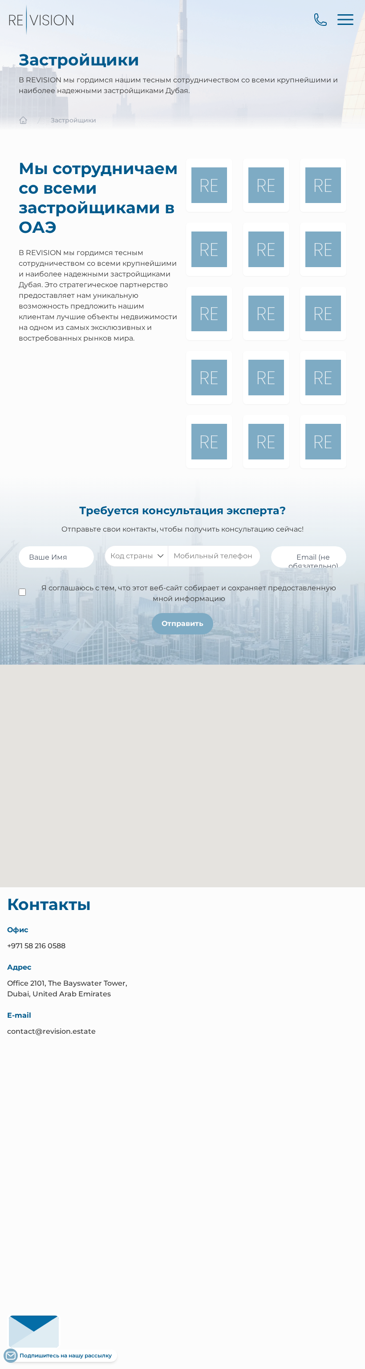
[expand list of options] (160, 556)
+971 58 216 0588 (36, 946)
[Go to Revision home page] (41, 19)
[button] (182, 790)
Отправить (182, 623)
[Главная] (23, 120)
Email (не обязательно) (313, 561)
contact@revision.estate (51, 1031)
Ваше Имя (48, 557)
